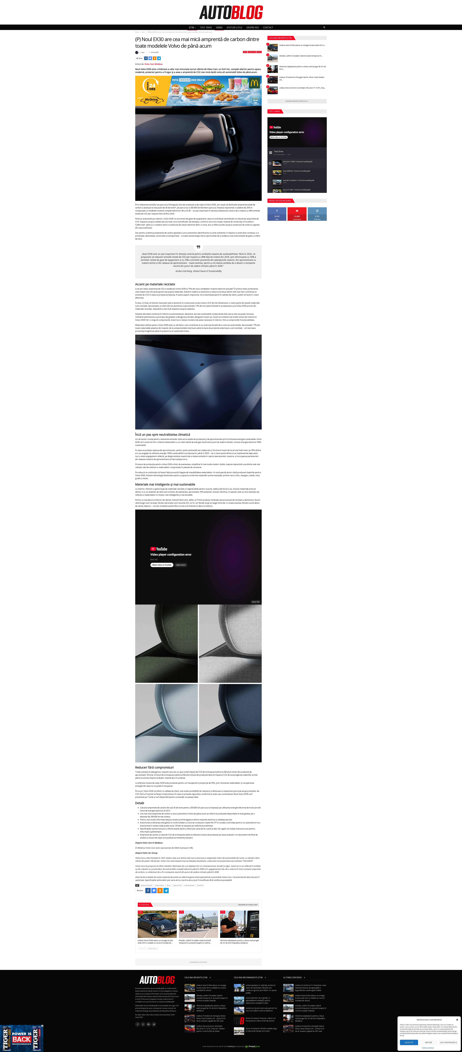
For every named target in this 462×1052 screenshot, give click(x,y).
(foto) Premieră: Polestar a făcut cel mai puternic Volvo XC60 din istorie (260, 1019)
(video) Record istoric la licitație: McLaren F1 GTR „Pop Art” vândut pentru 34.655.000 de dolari (210, 1028)
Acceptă (409, 1042)
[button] (457, 1020)
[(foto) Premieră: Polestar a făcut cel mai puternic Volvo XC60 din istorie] (239, 1021)
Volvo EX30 (200, 885)
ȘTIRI (191, 27)
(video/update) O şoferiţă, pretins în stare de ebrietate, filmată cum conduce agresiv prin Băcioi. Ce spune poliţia (261, 989)
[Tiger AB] (21, 1038)
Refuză (428, 1042)
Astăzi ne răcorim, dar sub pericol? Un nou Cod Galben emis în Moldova (261, 1009)
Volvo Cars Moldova (153, 64)
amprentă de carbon (146, 885)
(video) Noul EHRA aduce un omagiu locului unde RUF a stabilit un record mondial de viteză (211, 987)
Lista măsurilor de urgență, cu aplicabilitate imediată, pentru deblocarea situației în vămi (258, 1000)
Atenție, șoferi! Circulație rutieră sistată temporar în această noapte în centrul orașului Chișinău (212, 998)
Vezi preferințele (448, 1042)
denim (168, 885)
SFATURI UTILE (234, 27)
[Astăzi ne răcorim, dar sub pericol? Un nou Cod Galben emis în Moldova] (239, 1011)
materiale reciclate (189, 885)
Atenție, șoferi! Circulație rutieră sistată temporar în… (301, 56)
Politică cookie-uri (428, 1048)
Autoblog (231, 1046)
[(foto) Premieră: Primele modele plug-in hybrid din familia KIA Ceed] (239, 1031)
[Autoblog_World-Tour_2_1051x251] (198, 90)
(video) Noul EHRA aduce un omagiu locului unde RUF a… (302, 45)
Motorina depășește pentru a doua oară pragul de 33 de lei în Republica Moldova (211, 1008)
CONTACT (268, 27)
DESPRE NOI (252, 27)
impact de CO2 (177, 885)
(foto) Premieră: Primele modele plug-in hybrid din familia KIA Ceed (261, 1029)
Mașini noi (251, 52)
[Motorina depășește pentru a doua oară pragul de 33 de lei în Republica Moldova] (239, 924)
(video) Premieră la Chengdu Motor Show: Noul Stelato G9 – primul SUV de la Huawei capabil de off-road (211, 1018)
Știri (245, 52)
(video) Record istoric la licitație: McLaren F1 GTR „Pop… (302, 88)
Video (259, 52)
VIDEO (219, 27)
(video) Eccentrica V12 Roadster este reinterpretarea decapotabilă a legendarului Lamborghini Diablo (310, 987)
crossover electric (159, 885)
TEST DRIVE (206, 27)
